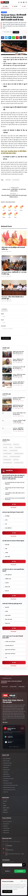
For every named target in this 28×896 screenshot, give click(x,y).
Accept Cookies (7, 891)
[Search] (26, 2)
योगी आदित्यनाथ (8, 575)
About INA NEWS (6, 758)
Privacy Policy (6, 823)
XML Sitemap (6, 832)
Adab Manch (6, 780)
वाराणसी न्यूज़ (8, 179)
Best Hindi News (6, 776)
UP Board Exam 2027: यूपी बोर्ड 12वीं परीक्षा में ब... (19, 367)
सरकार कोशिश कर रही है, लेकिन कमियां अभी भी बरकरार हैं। (14, 493)
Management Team (7, 763)
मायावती (7, 583)
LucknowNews (18, 447)
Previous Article (15, 187)
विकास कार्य (7, 623)
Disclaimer (5, 826)
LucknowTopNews (13, 450)
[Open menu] (19, 2)
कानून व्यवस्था (8, 615)
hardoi (11, 447)
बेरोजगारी (7, 607)
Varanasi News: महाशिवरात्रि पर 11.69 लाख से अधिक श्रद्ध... (14, 273)
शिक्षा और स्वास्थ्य (8, 619)
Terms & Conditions (7, 821)
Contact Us (5, 792)
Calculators (5, 772)
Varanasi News (16, 179)
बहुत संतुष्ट (7, 544)
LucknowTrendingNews (15, 456)
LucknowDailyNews (7, 453)
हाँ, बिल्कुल (7, 516)
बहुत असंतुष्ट (7, 556)
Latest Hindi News (7, 444)
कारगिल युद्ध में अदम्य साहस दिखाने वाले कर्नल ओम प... (18, 352)
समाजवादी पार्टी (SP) (9, 645)
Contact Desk (13, 686)
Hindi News (15, 459)
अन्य (6, 657)
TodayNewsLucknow (18, 453)
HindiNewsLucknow (18, 462)
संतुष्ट (6, 548)
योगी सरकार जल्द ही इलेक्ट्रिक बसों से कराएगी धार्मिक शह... (13, 248)
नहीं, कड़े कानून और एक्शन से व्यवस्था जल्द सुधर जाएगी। (14, 488)
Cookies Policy (6, 828)
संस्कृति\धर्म (5, 810)
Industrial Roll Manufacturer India (10, 785)
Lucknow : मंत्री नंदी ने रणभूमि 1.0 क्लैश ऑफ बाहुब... (19, 421)
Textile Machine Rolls (7, 783)
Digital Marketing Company (9, 787)
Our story (6, 722)
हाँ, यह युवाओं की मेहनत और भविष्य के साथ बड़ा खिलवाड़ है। (14, 483)
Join (24, 864)
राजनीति (4, 805)
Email (2, 320)
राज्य (4, 803)
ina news (5, 447)
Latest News (21, 686)
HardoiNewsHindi (7, 459)
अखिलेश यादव (8, 579)
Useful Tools (5, 767)
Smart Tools (5, 686)
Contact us (8, 871)
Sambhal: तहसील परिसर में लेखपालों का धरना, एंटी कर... (18, 382)
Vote (15, 504)
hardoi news (16, 444)
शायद (6, 520)
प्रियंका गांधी (7, 587)
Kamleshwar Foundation (8, 778)
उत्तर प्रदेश (5, 801)
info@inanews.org (9, 850)
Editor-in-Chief (6, 760)
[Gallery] (23, 2)
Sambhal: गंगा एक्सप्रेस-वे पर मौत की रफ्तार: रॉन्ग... (19, 398)
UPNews (5, 450)
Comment (3, 326)
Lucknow (5, 456)
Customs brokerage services (9, 789)
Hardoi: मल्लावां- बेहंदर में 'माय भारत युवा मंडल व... (19, 413)
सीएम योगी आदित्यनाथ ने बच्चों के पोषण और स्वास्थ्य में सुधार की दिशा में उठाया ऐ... (14, 196)
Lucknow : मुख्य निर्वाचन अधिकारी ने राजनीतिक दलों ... (18, 429)
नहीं (6, 524)
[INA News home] (5, 2)
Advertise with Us (7, 765)
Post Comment (5, 338)
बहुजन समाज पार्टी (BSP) (10, 649)
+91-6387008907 (8, 845)
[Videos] (21, 2)
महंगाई (6, 611)
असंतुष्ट (6, 552)
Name (2, 314)
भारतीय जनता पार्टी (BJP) (10, 641)
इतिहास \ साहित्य (6, 808)
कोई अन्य (7, 591)
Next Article (13, 193)
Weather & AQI (6, 769)
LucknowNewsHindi (7, 462)
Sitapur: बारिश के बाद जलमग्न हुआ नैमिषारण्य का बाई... (19, 375)
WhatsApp (20, 871)
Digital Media (6, 774)
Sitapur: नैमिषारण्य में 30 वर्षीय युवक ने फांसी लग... (18, 360)
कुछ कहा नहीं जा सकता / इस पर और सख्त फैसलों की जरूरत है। (15, 499)
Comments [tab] (4, 309)
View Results (13, 507)
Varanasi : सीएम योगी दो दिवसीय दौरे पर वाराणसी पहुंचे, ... (13, 298)
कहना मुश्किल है (8, 528)
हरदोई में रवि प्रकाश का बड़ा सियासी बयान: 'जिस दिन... (18, 406)
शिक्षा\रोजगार (5, 812)
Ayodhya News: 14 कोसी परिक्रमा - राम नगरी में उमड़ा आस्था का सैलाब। (14, 190)
